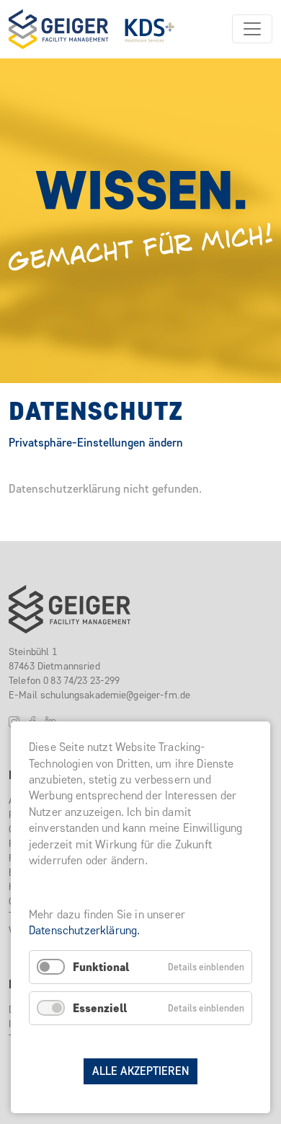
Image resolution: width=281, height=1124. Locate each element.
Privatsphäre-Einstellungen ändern (96, 442)
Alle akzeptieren (140, 1071)
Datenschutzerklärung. (84, 930)
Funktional (101, 967)
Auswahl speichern (140, 1045)
